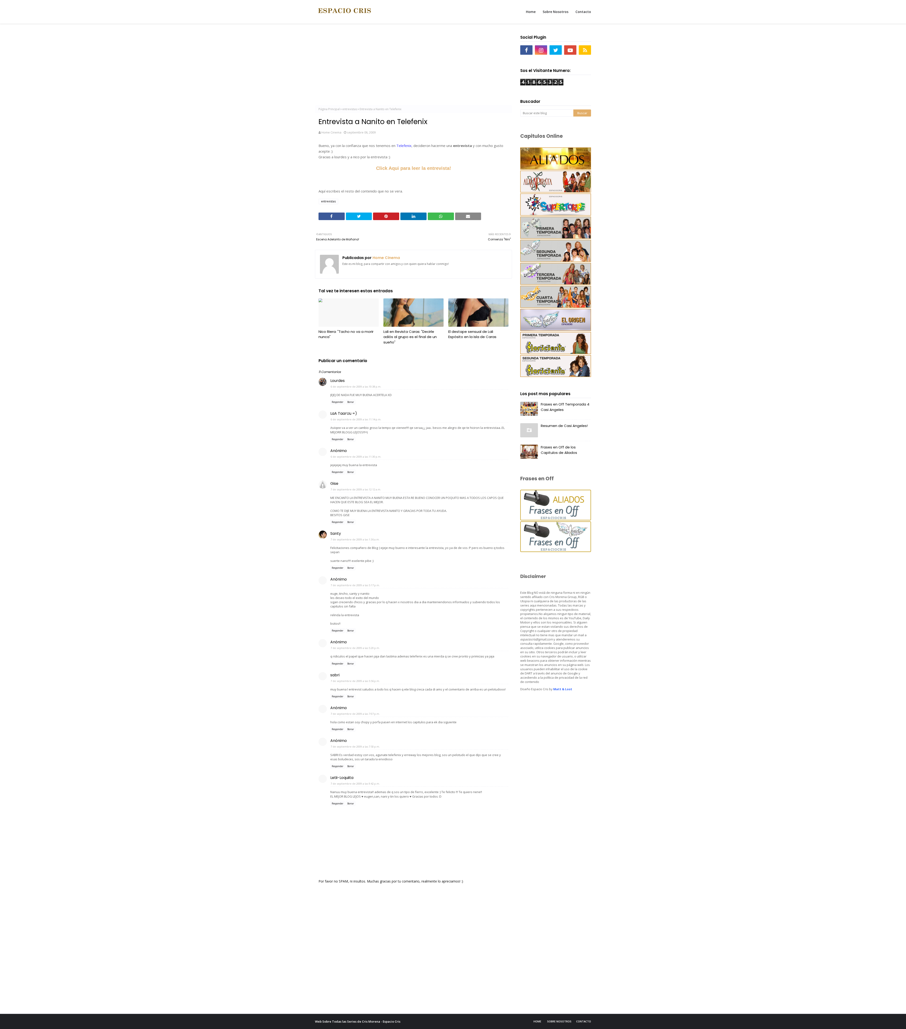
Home (537, 1021)
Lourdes (337, 380)
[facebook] (526, 50)
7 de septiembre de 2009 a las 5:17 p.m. (355, 585)
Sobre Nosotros (559, 1021)
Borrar (350, 402)
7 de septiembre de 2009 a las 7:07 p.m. (355, 713)
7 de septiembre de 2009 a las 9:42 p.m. (355, 783)
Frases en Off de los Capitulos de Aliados (559, 450)
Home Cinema (331, 132)
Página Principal (329, 109)
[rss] (585, 50)
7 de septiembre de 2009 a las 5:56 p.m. (355, 681)
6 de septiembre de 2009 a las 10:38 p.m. (356, 386)
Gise (334, 483)
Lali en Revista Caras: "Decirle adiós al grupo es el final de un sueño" (410, 337)
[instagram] (541, 50)
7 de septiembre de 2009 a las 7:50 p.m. (355, 746)
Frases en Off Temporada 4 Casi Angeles (565, 407)
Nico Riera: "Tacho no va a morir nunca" (346, 334)
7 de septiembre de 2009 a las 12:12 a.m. (356, 489)
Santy (335, 533)
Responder (337, 402)
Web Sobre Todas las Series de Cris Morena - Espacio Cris (357, 1021)
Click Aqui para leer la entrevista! (413, 168)
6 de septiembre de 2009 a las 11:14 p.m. (356, 419)
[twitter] (555, 50)
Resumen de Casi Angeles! (564, 425)
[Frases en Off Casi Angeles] (555, 550)
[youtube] (570, 50)
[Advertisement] (413, 66)
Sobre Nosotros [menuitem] (555, 11)
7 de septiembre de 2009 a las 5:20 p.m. (355, 648)
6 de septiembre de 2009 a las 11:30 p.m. (356, 456)
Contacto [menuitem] (583, 11)
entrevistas (349, 109)
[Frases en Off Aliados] (555, 519)
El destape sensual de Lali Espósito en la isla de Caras (472, 334)
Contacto (583, 1021)
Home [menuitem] (531, 11)
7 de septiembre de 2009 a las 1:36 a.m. (355, 539)
